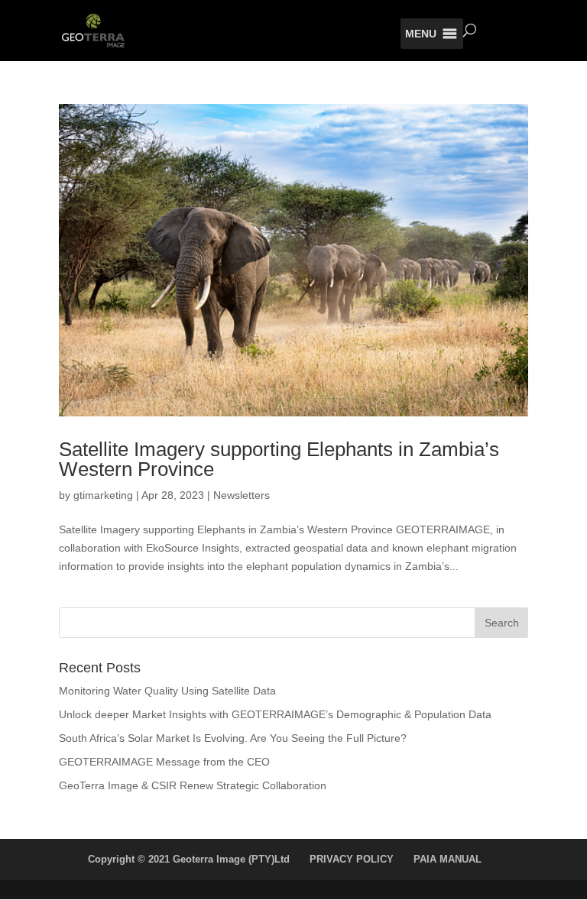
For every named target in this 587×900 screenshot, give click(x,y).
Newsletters (241, 495)
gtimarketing (103, 495)
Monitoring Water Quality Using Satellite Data (167, 691)
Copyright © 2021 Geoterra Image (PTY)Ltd (189, 859)
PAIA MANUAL (447, 859)
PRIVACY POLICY (352, 859)
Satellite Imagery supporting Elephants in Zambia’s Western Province (279, 459)
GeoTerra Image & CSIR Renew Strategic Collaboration (192, 785)
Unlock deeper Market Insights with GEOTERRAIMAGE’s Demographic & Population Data (275, 714)
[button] (420, 33)
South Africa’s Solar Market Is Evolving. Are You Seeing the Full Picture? (233, 738)
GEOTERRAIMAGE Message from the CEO (164, 762)
